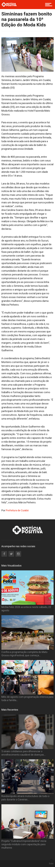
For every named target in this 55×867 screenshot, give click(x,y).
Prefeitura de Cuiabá (17, 510)
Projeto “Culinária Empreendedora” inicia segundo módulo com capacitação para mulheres (23, 844)
